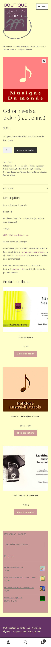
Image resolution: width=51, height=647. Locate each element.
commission (19, 255)
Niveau (23, 172)
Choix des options (25, 432)
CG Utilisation (9, 627)
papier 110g (18, 269)
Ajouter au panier (25, 150)
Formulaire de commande (32, 251)
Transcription (9, 175)
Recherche (25, 642)
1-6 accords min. (37, 46)
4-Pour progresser (36, 166)
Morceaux (36, 169)
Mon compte (8, 642)
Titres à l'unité (40, 172)
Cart (39, 640)
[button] (44, 61)
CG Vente (21, 627)
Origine (30, 172)
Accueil (9, 46)
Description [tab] (8, 188)
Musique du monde (11, 172)
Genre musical (9, 169)
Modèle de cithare (21, 46)
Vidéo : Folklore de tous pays (16, 235)
